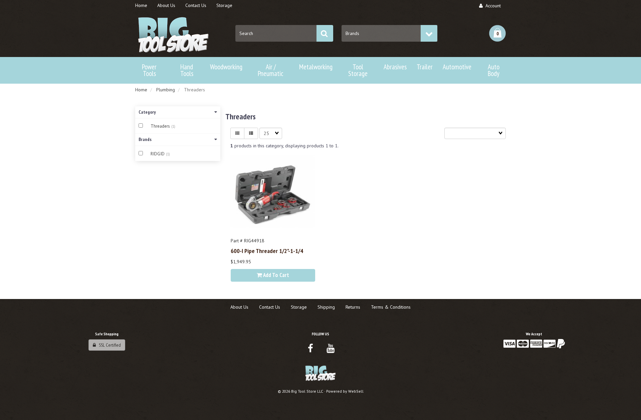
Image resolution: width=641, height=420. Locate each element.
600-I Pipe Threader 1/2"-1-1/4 (267, 251)
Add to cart (275, 275)
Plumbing (165, 90)
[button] (497, 33)
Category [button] (147, 112)
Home (141, 90)
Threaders (161, 126)
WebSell (356, 391)
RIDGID (158, 154)
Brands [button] (145, 139)
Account (492, 6)
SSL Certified (108, 345)
